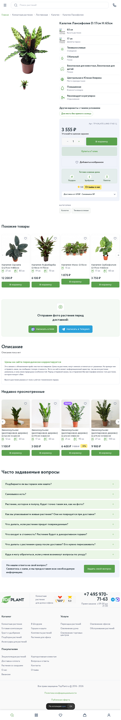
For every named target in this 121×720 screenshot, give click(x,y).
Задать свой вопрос (97, 568)
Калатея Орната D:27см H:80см (11, 266)
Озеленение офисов (98, 624)
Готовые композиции (11, 628)
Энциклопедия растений (13, 656)
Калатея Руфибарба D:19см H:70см (44, 266)
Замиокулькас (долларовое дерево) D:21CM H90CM (74, 433)
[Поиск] (12, 715)
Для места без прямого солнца (76, 113)
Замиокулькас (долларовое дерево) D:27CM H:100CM (104, 433)
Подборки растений (11, 637)
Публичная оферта (59, 700)
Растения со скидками (12, 665)
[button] (116, 255)
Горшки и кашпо (38, 628)
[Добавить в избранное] (25, 238)
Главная (5, 15)
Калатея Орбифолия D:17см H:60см (103, 266)
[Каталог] (35, 715)
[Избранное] (59, 715)
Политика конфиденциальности (59, 693)
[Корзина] (83, 715)
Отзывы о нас (92, 187)
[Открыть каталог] (5, 5)
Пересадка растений (69, 624)
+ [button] (79, 141)
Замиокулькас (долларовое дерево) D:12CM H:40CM (15, 433)
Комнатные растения (22, 15)
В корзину (101, 141)
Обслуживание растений (100, 628)
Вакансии (5, 674)
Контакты (35, 665)
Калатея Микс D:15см (74, 264)
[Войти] (107, 715)
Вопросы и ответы (39, 661)
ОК (69, 706)
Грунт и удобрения (10, 633)
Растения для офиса (40, 637)
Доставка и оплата (10, 661)
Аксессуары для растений (14, 641)
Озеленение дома (68, 628)
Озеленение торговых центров (70, 634)
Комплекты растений (40, 633)
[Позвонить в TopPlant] (114, 5)
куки (62, 706)
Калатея (55, 15)
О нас (4, 670)
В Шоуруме (35, 624)
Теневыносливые (81, 210)
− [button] (67, 141)
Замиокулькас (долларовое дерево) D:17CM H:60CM (45, 433)
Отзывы (34, 670)
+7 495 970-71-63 (94, 597)
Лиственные (42, 15)
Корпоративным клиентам (43, 656)
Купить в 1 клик (89, 151)
